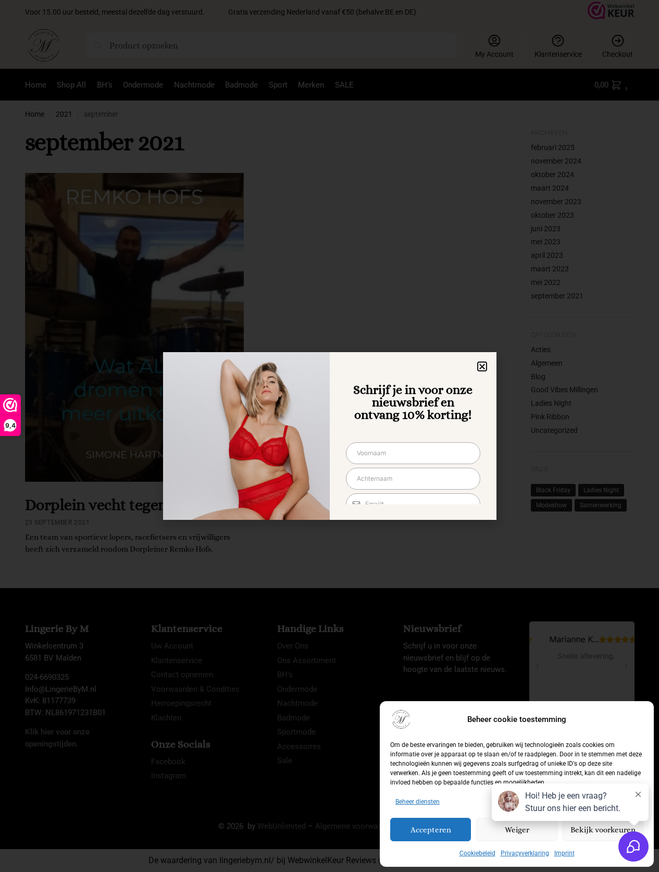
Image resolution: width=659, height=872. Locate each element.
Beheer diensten (417, 801)
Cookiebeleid (477, 853)
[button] (482, 366)
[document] (329, 436)
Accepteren (431, 829)
